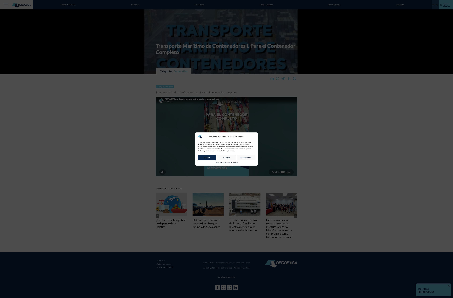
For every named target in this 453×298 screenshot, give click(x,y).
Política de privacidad (223, 162)
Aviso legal (234, 162)
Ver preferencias (246, 157)
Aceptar (207, 157)
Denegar (226, 157)
